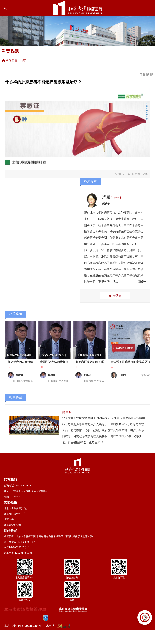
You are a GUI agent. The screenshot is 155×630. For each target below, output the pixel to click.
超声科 (106, 203)
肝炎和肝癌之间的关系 (89, 361)
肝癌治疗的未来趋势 (20, 361)
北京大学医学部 (12, 524)
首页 (23, 60)
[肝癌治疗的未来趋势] (20, 340)
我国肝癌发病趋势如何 (54, 361)
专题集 (117, 295)
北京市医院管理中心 (15, 513)
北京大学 (9, 519)
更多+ (142, 281)
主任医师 (115, 198)
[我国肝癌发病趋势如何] (54, 340)
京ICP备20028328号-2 (16, 547)
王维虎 (122, 375)
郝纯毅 (19, 375)
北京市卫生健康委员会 (16, 508)
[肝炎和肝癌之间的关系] (89, 340)
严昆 (106, 197)
